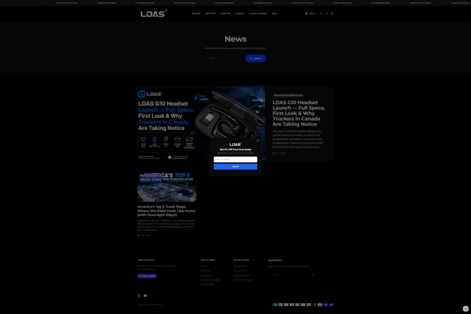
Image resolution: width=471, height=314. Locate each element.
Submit (235, 166)
